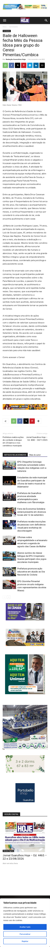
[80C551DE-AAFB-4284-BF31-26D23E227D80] (25, 693)
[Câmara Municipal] (25, 619)
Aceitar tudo (25, 927)
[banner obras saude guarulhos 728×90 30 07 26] (25, 10)
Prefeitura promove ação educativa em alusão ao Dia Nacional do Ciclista (31, 571)
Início (5, 27)
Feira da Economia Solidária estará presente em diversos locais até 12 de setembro (31, 511)
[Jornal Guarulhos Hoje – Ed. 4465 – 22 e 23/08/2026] (25, 836)
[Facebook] (11, 65)
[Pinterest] (23, 65)
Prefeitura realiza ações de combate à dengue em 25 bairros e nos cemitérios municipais (13, 441)
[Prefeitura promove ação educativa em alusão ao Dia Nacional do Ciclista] (9, 571)
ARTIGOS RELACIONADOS (15, 455)
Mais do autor (35, 455)
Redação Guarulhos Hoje (16, 59)
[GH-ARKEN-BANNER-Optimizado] (25, 771)
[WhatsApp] (5, 65)
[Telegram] (30, 65)
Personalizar (25, 934)
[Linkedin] (36, 65)
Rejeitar (25, 941)
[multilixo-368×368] (25, 748)
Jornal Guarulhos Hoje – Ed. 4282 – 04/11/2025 (36, 438)
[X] (17, 65)
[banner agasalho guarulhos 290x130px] (25, 645)
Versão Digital (8, 851)
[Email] (42, 65)
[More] (38, 421)
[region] (25, 922)
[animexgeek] (25, 409)
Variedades (13, 27)
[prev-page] (4, 597)
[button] (4, 20)
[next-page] (8, 597)
